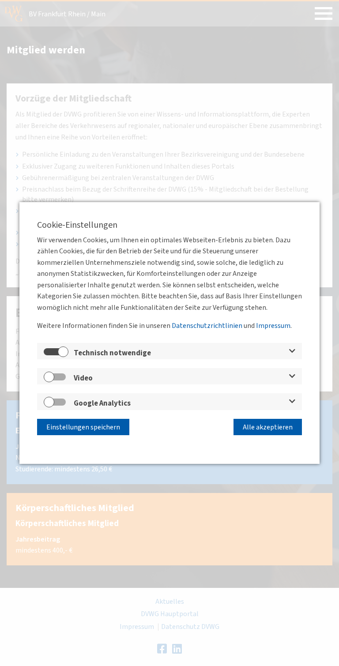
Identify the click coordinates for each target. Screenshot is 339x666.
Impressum (273, 326)
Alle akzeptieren (268, 427)
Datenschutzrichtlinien (207, 326)
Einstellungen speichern (83, 427)
